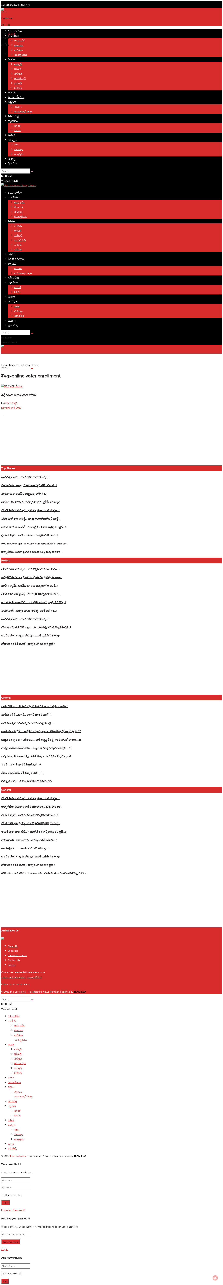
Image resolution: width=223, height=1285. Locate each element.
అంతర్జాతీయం (20, 54)
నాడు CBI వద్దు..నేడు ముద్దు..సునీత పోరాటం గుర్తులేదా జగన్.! (34, 706)
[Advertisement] (60, 20)
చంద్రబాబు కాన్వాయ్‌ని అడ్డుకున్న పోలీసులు (23, 493)
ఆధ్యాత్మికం (19, 154)
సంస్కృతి (12, 140)
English (4, 358)
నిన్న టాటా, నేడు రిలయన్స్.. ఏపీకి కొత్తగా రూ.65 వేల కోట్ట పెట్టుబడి (36, 756)
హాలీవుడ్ (18, 87)
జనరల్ (12, 92)
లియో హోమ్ (15, 31)
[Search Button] (32, 171)
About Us (13, 946)
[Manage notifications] (215, 1277)
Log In (4, 1249)
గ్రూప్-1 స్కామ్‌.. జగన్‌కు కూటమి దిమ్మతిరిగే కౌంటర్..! (29, 535)
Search (11, 965)
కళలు (17, 144)
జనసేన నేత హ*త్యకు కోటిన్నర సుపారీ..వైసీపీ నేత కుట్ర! (30, 502)
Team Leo (79, 991)
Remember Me (13, 1195)
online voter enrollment (26, 365)
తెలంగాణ (18, 45)
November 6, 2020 (11, 407)
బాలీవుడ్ (18, 83)
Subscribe (13, 950)
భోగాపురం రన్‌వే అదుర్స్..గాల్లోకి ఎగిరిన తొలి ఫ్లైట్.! (28, 643)
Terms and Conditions (13, 977)
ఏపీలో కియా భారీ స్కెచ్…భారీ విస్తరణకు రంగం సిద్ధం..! (30, 510)
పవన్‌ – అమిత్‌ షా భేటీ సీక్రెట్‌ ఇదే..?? (21, 764)
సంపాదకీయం (16, 97)
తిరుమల (18, 106)
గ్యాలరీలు (13, 121)
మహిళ (12, 135)
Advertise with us (17, 955)
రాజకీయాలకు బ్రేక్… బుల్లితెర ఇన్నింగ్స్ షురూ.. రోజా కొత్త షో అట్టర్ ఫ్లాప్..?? (41, 731)
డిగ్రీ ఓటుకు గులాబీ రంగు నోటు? (18, 395)
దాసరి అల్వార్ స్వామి (23, 111)
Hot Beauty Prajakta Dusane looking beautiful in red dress (34, 543)
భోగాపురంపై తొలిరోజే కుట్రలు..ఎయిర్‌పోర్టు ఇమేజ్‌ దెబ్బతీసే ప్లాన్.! (36, 627)
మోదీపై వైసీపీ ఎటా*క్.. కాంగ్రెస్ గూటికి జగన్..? (26, 714)
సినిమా (12, 59)
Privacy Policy (34, 977)
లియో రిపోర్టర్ (10, 403)
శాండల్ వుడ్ (20, 78)
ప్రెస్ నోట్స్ (13, 163)
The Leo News (18, 991)
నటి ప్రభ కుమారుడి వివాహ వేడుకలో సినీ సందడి (26, 781)
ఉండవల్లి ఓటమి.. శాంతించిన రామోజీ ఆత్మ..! (25, 477)
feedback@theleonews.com (29, 972)
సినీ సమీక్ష (13, 116)
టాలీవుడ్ (18, 64)
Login (11, 54)
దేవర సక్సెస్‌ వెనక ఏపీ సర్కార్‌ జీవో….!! (22, 772)
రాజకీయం (14, 35)
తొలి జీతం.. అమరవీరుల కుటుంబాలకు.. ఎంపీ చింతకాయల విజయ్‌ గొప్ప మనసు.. (44, 873)
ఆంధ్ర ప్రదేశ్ (19, 40)
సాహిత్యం (18, 149)
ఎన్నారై (11, 158)
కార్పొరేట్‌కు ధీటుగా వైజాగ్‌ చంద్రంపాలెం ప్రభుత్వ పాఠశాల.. (31, 551)
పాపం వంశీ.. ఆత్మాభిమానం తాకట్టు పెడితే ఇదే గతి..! (29, 485)
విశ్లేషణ (12, 102)
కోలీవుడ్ (18, 69)
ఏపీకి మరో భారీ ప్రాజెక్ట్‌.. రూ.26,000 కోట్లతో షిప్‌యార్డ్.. (30, 518)
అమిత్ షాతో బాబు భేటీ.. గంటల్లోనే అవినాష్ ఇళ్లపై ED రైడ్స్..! (33, 526)
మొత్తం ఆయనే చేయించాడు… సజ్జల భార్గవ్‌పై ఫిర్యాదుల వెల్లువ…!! (36, 747)
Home (4, 365)
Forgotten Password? (13, 1210)
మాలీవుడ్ (18, 73)
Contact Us (14, 960)
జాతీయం (18, 50)
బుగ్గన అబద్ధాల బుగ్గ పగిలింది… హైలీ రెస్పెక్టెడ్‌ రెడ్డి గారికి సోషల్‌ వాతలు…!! (41, 739)
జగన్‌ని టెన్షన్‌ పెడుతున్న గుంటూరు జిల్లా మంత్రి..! (27, 723)
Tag (11, 365)
